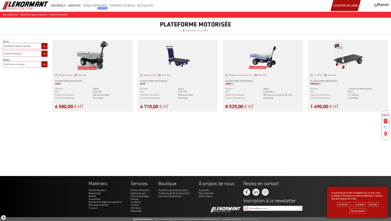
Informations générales (170, 196)
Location (135, 204)
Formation (136, 207)
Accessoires (94, 199)
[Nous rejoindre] (385, 121)
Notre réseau (205, 196)
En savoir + (344, 204)
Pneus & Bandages (140, 196)
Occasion (93, 207)
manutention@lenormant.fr (211, 219)
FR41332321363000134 (250, 219)
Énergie (134, 199)
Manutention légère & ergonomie (105, 201)
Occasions (136, 201)
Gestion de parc (138, 193)
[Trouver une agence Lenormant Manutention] (385, 133)
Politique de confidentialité (231, 219)
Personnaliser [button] (358, 211)
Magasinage (95, 193)
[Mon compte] (381, 5)
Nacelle (92, 196)
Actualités (204, 190)
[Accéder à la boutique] (385, 127)
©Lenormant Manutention (143, 219)
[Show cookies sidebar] (3, 217)
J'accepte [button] (359, 204)
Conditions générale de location (174, 193)
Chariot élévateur (97, 190)
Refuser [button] (373, 204)
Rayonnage (136, 210)
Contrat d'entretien (140, 190)
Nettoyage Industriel (99, 204)
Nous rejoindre (206, 193)
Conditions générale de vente (173, 190)
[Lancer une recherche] (368, 5)
